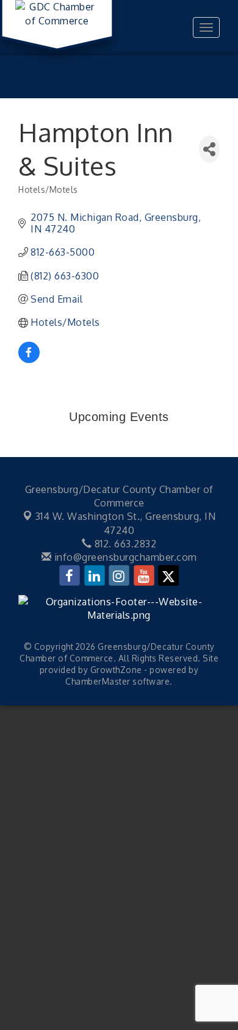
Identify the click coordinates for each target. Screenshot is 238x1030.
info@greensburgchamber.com (124, 557)
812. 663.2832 (124, 544)
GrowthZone (116, 669)
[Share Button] (209, 149)
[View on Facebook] (29, 359)
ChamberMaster (98, 681)
